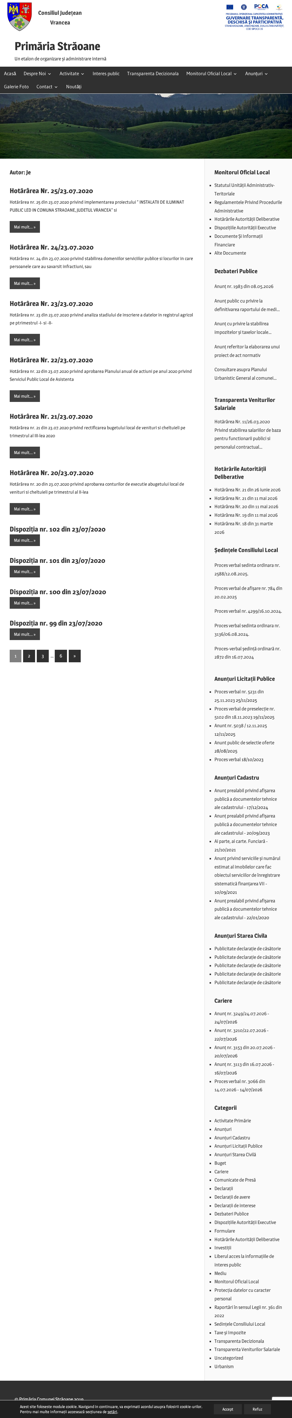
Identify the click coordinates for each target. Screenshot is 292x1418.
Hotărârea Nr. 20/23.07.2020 (52, 473)
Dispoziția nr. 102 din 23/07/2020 (58, 529)
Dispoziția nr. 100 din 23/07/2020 (58, 592)
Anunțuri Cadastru (232, 1138)
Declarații (223, 1188)
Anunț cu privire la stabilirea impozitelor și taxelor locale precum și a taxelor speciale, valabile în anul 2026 (241, 329)
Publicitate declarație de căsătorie (247, 948)
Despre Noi (35, 73)
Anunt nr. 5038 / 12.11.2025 (240, 725)
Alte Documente (230, 253)
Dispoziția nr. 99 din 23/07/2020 (56, 623)
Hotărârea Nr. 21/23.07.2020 (51, 416)
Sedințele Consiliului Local (239, 1324)
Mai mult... (23, 227)
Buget (220, 1163)
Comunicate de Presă (235, 1180)
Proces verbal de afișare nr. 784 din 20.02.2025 (248, 592)
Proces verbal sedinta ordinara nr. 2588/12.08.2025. (247, 569)
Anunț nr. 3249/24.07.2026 (240, 1013)
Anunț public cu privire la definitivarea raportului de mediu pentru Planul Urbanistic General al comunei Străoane (246, 306)
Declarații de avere (232, 1197)
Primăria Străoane (57, 46)
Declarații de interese (235, 1205)
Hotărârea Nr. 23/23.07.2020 (51, 303)
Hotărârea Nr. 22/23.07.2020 (51, 360)
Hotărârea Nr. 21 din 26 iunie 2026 (247, 490)
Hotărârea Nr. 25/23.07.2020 (51, 191)
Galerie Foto (16, 86)
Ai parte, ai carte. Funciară (239, 841)
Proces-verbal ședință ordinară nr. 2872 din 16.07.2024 (247, 653)
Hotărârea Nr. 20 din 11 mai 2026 (246, 506)
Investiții (222, 1248)
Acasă (10, 73)
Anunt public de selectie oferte (244, 742)
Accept (227, 1409)
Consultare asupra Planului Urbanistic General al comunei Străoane (243, 375)
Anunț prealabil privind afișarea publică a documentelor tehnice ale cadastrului (245, 799)
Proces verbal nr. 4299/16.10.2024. (248, 611)
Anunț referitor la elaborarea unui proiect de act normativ (247, 351)
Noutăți (74, 86)
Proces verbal (227, 759)
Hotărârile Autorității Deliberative (246, 219)
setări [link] (112, 1411)
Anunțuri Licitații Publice (238, 1146)
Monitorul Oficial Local (209, 73)
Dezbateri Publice (231, 1214)
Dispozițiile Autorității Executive (245, 227)
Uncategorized (228, 1358)
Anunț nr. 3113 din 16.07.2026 (243, 1064)
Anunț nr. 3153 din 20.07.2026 (243, 1047)
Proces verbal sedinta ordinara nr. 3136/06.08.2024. (247, 630)
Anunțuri (254, 73)
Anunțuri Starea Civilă (235, 1154)
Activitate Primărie (232, 1120)
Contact (44, 86)
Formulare (224, 1231)
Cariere (221, 1171)
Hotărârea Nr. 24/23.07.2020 (52, 247)
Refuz (257, 1409)
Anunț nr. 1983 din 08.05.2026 (243, 286)
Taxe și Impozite (230, 1332)
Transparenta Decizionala (153, 73)
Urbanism (224, 1366)
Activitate (69, 73)
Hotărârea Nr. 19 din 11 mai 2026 (246, 515)
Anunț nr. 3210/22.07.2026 (240, 1030)
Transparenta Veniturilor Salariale (247, 1349)
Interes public (106, 73)
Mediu (220, 1273)
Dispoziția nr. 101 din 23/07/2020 (57, 560)
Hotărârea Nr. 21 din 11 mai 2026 (245, 498)
